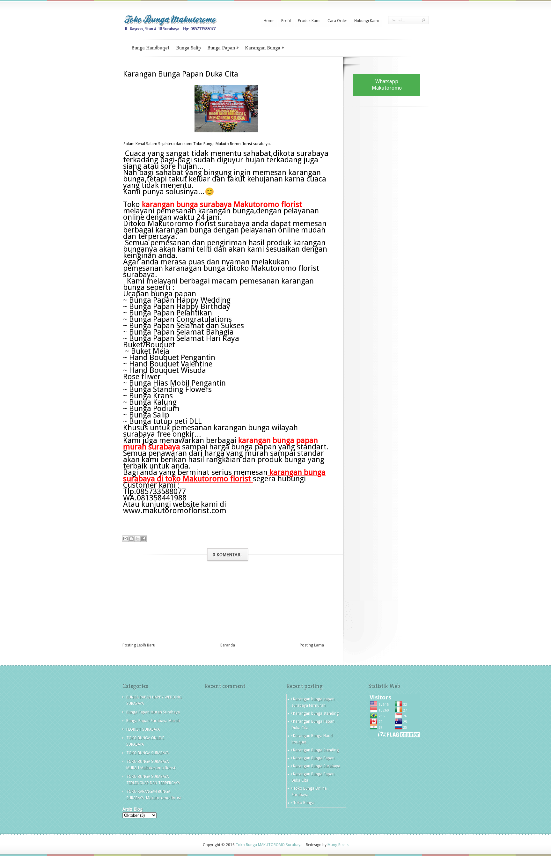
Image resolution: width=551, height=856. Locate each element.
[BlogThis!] (131, 538)
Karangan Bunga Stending (316, 750)
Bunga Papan (223, 47)
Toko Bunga (303, 803)
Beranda (227, 645)
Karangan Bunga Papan (313, 758)
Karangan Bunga (264, 47)
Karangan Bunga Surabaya (316, 766)
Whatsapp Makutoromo (387, 84)
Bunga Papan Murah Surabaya (153, 712)
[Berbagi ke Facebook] (143, 538)
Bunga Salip (188, 47)
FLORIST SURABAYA (143, 729)
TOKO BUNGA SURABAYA (147, 753)
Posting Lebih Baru (138, 645)
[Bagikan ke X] (137, 538)
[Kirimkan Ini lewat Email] (125, 538)
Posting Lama (312, 645)
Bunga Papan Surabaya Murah (153, 721)
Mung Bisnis (338, 845)
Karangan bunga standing (316, 713)
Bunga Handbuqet (150, 47)
